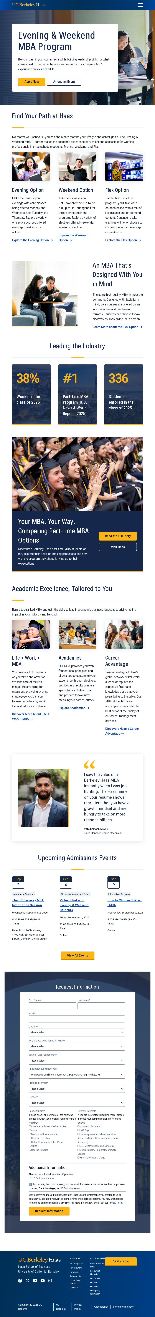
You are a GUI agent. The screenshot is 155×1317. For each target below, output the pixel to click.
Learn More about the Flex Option (115, 327)
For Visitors (74, 1272)
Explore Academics (72, 708)
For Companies (76, 1263)
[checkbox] (52, 1138)
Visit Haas (118, 547)
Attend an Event (64, 81)
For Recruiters (76, 1268)
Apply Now (32, 81)
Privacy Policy (116, 1202)
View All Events (77, 955)
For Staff (93, 1282)
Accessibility (101, 1306)
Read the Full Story (118, 536)
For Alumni (94, 1286)
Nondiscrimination (123, 1306)
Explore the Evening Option (30, 240)
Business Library (77, 1276)
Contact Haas (75, 1287)
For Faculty (95, 1278)
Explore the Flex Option (121, 240)
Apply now (121, 1261)
